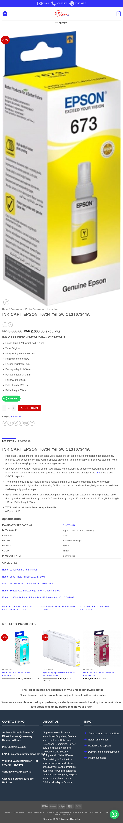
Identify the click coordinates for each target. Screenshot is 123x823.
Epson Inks (52, 309)
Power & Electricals (81, 812)
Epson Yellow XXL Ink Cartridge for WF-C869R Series (31, 590)
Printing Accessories (34, 309)
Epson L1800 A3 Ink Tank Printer (19, 569)
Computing (33, 812)
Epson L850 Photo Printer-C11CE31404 (23, 576)
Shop (7, 812)
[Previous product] (10, 324)
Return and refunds (98, 739)
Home (5, 309)
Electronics (47, 812)
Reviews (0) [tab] (24, 441)
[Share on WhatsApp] (5, 423)
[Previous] (2, 658)
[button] (5, 13)
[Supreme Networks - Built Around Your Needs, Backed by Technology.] (61, 14)
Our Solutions (62, 815)
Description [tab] (9, 441)
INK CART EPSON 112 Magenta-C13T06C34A (99, 674)
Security (100, 812)
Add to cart (29, 408)
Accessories (16, 309)
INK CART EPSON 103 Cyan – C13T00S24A (17, 674)
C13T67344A (69, 525)
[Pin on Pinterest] (26, 423)
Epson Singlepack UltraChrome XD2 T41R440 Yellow (60, 674)
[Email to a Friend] (21, 423)
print (98, 472)
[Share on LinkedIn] (32, 423)
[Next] (120, 658)
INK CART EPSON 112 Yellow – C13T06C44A (27, 583)
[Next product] (5, 324)
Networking (62, 812)
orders (53, 778)
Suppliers (61, 736)
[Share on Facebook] (10, 423)
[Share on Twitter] (15, 423)
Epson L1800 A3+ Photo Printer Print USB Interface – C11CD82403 (38, 597)
